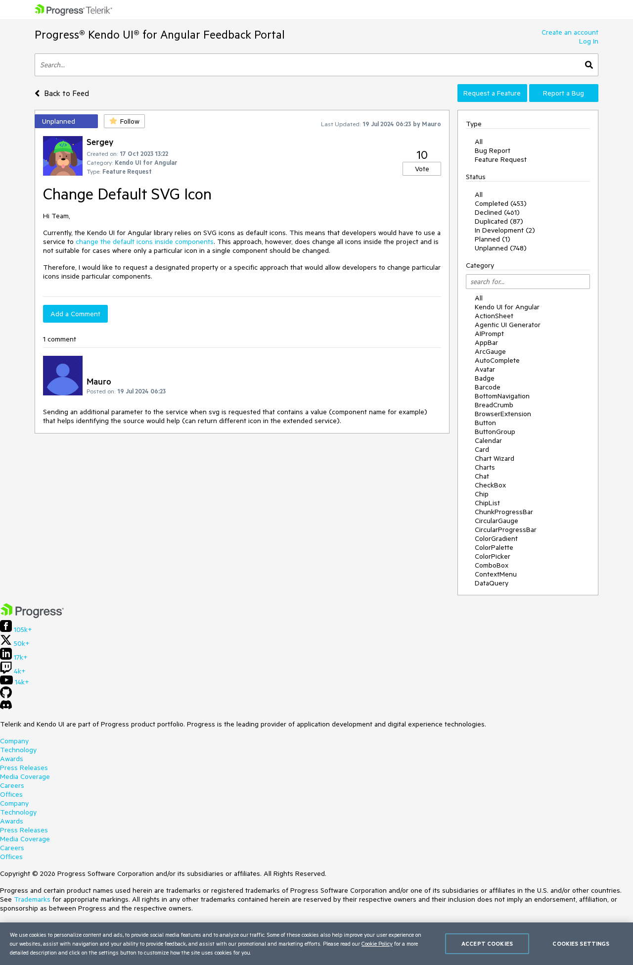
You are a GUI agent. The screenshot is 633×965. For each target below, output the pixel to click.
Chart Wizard (494, 458)
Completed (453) (501, 203)
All (479, 141)
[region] (316, 943)
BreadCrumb (494, 404)
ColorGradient (496, 538)
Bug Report (492, 150)
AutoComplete (497, 360)
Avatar (485, 369)
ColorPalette (494, 547)
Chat (482, 476)
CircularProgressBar (506, 529)
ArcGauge (490, 351)
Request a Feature (492, 93)
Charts (485, 467)
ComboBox (491, 565)
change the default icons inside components (145, 241)
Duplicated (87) (499, 221)
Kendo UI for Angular (507, 306)
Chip (482, 493)
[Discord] (6, 707)
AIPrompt (489, 333)
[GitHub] (6, 695)
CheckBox (490, 485)
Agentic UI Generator (508, 324)
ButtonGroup (495, 431)
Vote (422, 168)
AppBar (486, 342)
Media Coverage (25, 776)
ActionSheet (494, 315)
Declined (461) (497, 212)
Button (485, 422)
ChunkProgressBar (504, 511)
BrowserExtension (503, 413)
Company (14, 740)
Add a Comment (75, 313)
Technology (18, 749)
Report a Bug (563, 93)
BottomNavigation (502, 395)
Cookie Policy (377, 943)
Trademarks (32, 899)
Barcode (487, 387)
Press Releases (24, 767)
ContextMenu (496, 574)
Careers (12, 785)
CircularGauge (496, 520)
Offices (11, 794)
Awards (11, 758)
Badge (485, 378)
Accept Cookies (487, 943)
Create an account (570, 32)
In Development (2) (505, 230)
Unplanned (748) (501, 247)
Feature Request (501, 159)
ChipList (487, 502)
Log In (588, 41)
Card (482, 449)
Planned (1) (492, 239)
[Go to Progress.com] (32, 615)
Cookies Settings (580, 943)
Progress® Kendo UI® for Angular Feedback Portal (160, 34)
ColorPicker (492, 556)
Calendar (488, 440)
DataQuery (491, 583)
